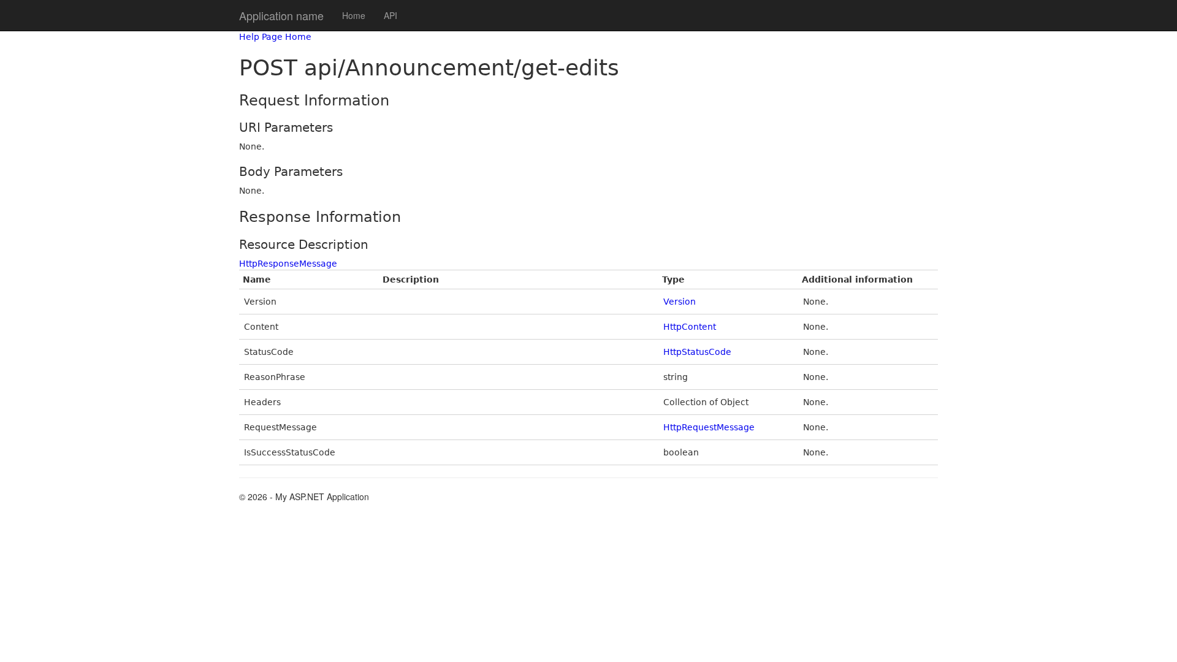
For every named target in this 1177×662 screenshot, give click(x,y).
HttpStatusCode (697, 352)
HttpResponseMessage (288, 263)
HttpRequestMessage (709, 427)
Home (353, 15)
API (390, 15)
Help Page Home (275, 37)
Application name (281, 15)
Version (679, 301)
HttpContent (689, 327)
